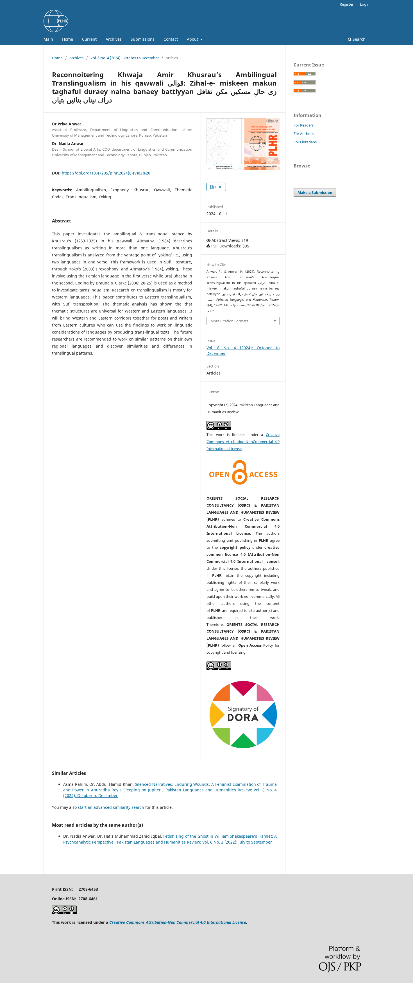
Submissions (143, 39)
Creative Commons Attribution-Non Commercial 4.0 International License (177, 922)
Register (346, 4)
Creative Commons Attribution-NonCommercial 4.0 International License (243, 441)
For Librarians (305, 141)
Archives (114, 39)
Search (358, 39)
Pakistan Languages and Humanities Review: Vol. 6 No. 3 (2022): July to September (194, 842)
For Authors (304, 133)
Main (48, 39)
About (193, 39)
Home (67, 39)
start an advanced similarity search (111, 807)
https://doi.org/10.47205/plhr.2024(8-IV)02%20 (106, 173)
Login (364, 4)
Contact (171, 39)
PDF (218, 186)
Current (89, 39)
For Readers (304, 125)
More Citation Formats (229, 320)
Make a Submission (315, 192)
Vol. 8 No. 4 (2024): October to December (124, 57)
